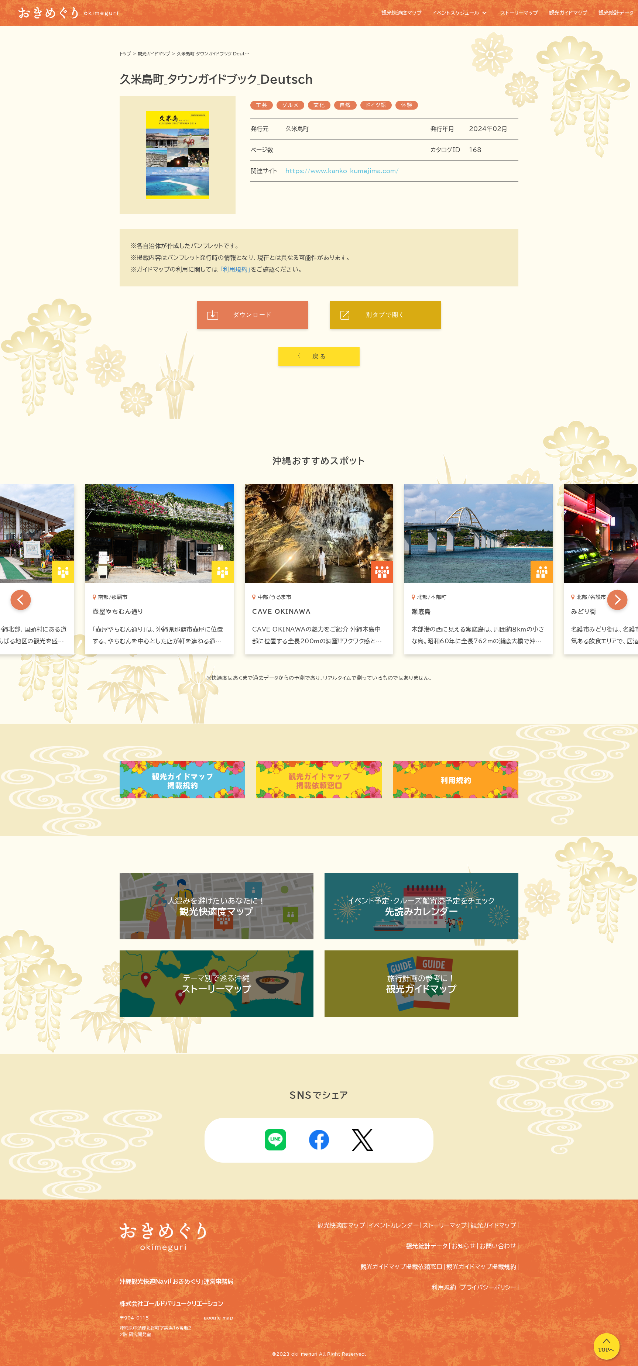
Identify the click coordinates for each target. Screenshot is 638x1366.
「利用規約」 (235, 269)
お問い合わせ (498, 1246)
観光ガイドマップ (154, 53)
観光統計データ (426, 1246)
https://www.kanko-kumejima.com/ (342, 171)
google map (218, 1317)
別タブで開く (385, 315)
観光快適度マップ (341, 1225)
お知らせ (464, 1246)
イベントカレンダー (394, 1225)
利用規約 (444, 1287)
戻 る (319, 356)
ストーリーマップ (445, 1225)
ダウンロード (252, 315)
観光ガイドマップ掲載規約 (481, 1267)
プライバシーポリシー (488, 1287)
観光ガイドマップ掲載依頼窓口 (402, 1267)
